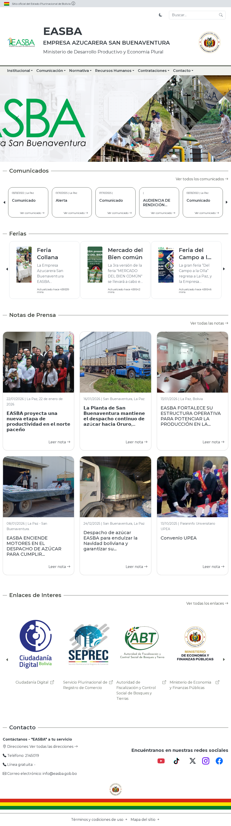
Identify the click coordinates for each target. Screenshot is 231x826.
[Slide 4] (123, 155)
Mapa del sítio (143, 819)
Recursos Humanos (113, 71)
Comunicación (49, 71)
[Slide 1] (99, 155)
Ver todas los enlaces (205, 603)
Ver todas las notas (207, 323)
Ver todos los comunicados (200, 179)
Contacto (182, 71)
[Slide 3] (115, 155)
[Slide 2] (107, 155)
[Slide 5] (131, 155)
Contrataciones (152, 71)
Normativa (79, 71)
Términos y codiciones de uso (97, 819)
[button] (226, 202)
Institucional (18, 71)
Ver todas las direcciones (52, 746)
